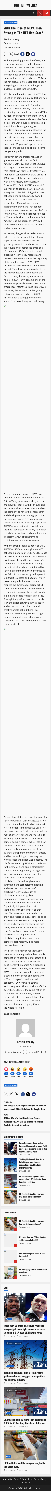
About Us (7, 1479)
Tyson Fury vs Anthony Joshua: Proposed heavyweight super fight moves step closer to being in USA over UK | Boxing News (10, 1148)
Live (46, 13)
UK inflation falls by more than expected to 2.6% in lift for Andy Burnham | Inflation (10, 1181)
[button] (4, 13)
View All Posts (36, 1052)
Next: (23, 1120)
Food (8, 1456)
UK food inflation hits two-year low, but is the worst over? (10, 1197)
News (8, 1413)
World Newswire (10, 22)
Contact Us (25, 1482)
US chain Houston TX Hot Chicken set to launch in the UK (10, 1240)
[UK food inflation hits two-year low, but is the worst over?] (25, 1445)
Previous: (25, 1105)
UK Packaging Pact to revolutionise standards (10, 1272)
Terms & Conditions (23, 1479)
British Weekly (25, 5)
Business (9, 1366)
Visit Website (15, 1052)
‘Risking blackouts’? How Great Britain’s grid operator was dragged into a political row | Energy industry (10, 1165)
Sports (8, 1319)
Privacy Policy (40, 1479)
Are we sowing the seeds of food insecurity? (10, 1256)
